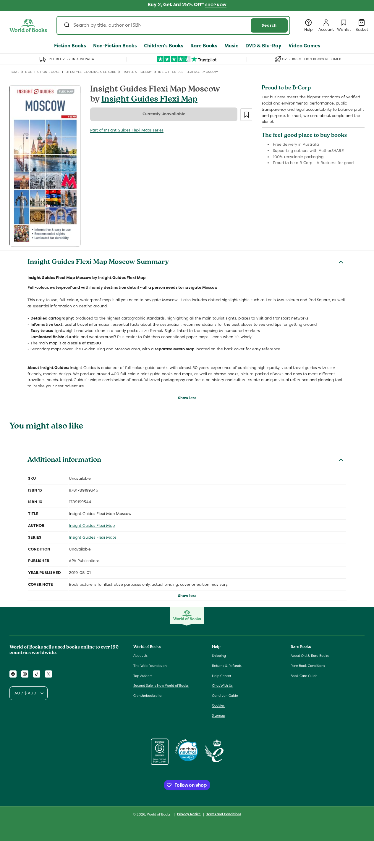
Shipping (219, 655)
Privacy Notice (189, 814)
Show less (187, 398)
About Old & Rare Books (310, 655)
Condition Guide (225, 695)
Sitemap (218, 715)
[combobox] (173, 25)
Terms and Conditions (223, 814)
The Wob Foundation (150, 665)
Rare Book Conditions (308, 665)
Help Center (221, 676)
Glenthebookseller (148, 695)
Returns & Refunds (227, 665)
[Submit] (66, 25)
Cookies (218, 705)
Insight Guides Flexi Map (149, 100)
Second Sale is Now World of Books (161, 685)
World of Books (159, 814)
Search (269, 25)
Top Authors (142, 676)
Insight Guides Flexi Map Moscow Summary (98, 263)
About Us (140, 655)
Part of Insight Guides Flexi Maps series (126, 130)
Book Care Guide (304, 676)
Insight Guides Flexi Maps (92, 537)
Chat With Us (222, 685)
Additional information (64, 460)
